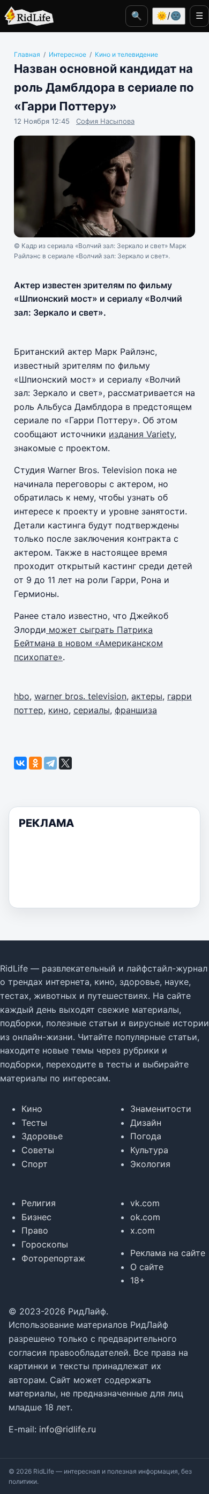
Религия (38, 1203)
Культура (149, 1150)
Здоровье (42, 1136)
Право (34, 1230)
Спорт (34, 1164)
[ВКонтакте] (20, 763)
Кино (31, 1108)
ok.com (145, 1217)
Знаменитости (160, 1108)
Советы (37, 1150)
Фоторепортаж (53, 1258)
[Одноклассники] (35, 763)
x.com (142, 1230)
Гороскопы (44, 1244)
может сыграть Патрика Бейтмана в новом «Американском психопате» (88, 643)
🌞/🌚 (168, 15)
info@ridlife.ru (67, 1429)
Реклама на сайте (167, 1253)
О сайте (146, 1266)
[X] (65, 763)
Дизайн (145, 1122)
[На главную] (27, 16)
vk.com (145, 1203)
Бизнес (36, 1217)
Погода (145, 1136)
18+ (137, 1280)
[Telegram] (50, 763)
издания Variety (141, 434)
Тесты (34, 1122)
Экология (150, 1164)
